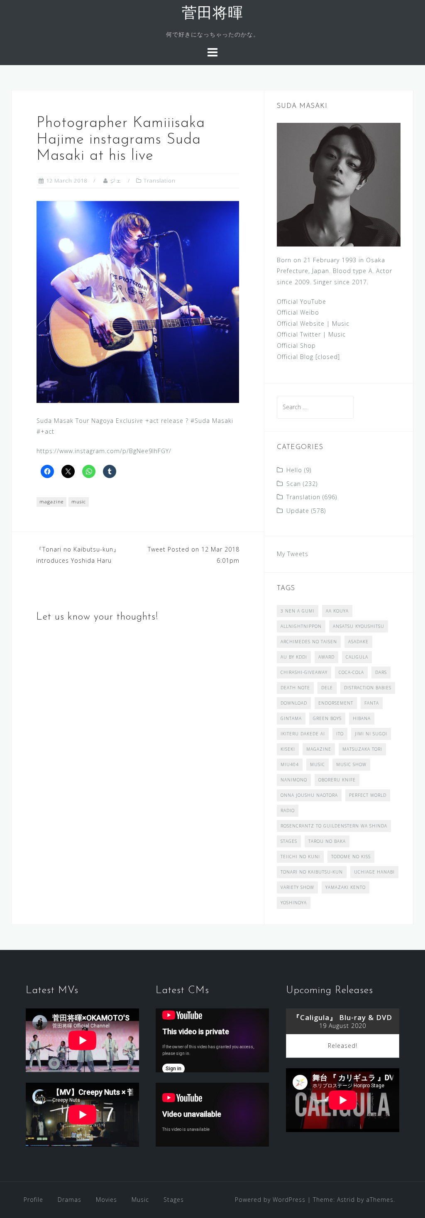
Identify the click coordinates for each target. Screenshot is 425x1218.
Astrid (346, 1199)
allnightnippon (301, 626)
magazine (51, 501)
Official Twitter (299, 334)
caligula (357, 657)
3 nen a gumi (298, 611)
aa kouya (337, 611)
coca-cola (351, 672)
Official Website (301, 323)
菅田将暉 (212, 14)
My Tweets (292, 554)
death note (295, 688)
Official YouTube (301, 301)
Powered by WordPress (270, 1199)
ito (340, 734)
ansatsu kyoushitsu (358, 626)
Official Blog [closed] (308, 357)
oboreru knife (337, 780)
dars (381, 672)
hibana (362, 718)
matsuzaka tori (362, 749)
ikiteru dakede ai (303, 734)
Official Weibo (298, 312)
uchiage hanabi (374, 872)
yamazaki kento (345, 887)
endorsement (335, 703)
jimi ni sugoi (371, 734)
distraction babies (367, 688)
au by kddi (294, 657)
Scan (293, 484)
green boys (327, 718)
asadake (358, 641)
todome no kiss (351, 856)
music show (351, 764)
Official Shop (296, 345)
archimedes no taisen (309, 641)
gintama (291, 718)
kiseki (288, 749)
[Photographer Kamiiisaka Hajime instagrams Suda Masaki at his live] (138, 301)
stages (289, 841)
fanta (371, 703)
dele (327, 688)
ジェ (116, 180)
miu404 (290, 764)
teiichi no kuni (300, 856)
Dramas (69, 1199)
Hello (294, 470)
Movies (106, 1199)
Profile (33, 1199)
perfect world (367, 795)
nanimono (294, 780)
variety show (297, 887)
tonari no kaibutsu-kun (312, 872)
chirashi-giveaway (304, 672)
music (78, 501)
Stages (174, 1199)
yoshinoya (294, 903)
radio (288, 810)
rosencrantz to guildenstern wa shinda (334, 826)
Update (297, 511)
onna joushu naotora (309, 795)
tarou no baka (327, 841)
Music (340, 323)
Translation (160, 180)
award (326, 657)
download (294, 703)
